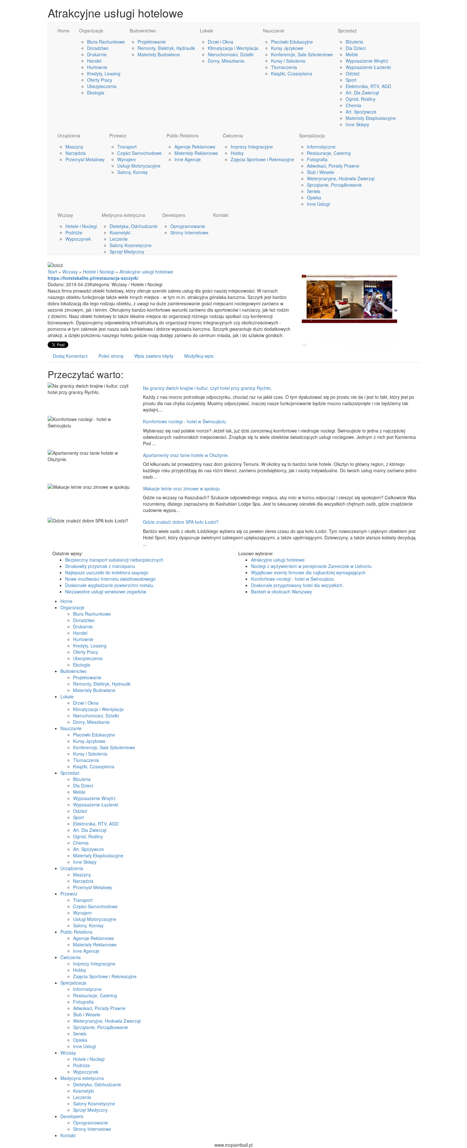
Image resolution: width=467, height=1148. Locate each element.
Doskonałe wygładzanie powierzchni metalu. (109, 585)
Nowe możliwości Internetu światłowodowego (110, 579)
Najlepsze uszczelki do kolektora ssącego (106, 572)
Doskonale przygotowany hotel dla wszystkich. (297, 585)
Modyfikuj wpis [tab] (198, 356)
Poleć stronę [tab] (111, 356)
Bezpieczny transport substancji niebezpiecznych (114, 560)
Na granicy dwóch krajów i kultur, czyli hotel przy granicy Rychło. (207, 388)
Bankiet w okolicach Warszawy (281, 591)
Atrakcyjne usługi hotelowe (146, 271)
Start (52, 271)
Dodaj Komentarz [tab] (70, 356)
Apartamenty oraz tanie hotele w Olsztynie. (186, 455)
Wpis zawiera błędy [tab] (153, 356)
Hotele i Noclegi (98, 271)
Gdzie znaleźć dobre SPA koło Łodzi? (181, 522)
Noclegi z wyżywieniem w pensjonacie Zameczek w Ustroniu (311, 566)
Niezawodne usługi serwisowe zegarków (105, 591)
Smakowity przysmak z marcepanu (100, 566)
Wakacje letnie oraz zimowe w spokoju (181, 488)
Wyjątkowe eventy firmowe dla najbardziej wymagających (308, 572)
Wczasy (70, 271)
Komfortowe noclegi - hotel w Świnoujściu (184, 421)
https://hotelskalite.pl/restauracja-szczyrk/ (93, 278)
